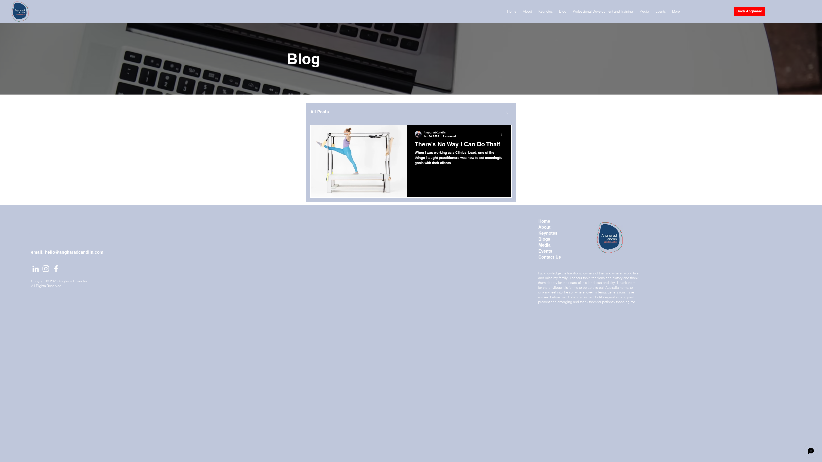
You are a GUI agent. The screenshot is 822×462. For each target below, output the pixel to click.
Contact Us (549, 257)
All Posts (319, 111)
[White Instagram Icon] (45, 268)
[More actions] (502, 134)
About (544, 227)
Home (544, 221)
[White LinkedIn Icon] (35, 268)
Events (545, 251)
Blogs (544, 239)
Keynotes (547, 233)
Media (544, 245)
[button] (506, 112)
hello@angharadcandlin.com (74, 252)
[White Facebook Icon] (56, 268)
